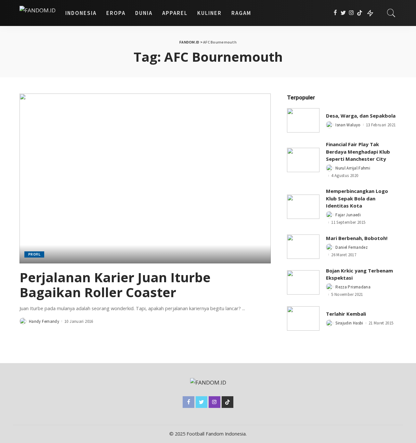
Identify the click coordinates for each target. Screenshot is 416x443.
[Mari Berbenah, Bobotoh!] (303, 246)
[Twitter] (343, 13)
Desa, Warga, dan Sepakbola (361, 115)
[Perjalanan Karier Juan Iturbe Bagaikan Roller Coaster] (145, 178)
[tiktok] (360, 13)
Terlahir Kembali (346, 313)
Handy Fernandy (44, 321)
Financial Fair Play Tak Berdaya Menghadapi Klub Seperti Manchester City (358, 151)
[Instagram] (351, 13)
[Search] (391, 13)
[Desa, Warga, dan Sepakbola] (303, 120)
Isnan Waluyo (347, 125)
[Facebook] (335, 13)
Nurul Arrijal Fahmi (352, 168)
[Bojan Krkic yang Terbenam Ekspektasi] (303, 282)
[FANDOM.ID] (38, 13)
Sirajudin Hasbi (349, 323)
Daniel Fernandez (351, 247)
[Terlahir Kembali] (303, 318)
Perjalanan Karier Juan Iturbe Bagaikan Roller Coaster (115, 284)
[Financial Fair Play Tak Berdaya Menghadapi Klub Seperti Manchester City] (303, 160)
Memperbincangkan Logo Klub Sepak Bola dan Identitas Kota (357, 198)
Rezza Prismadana (352, 287)
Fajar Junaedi (348, 215)
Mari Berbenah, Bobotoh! (356, 238)
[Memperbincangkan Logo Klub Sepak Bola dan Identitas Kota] (303, 207)
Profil (34, 254)
